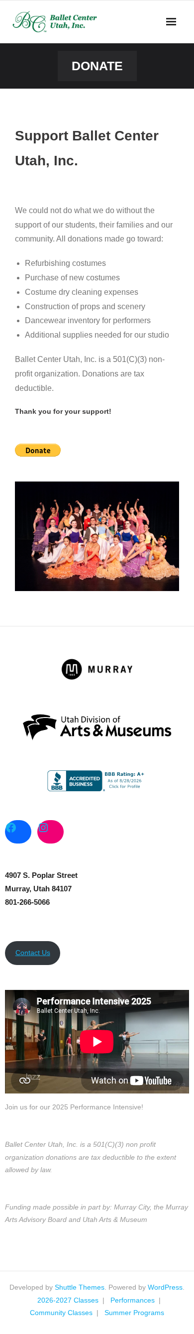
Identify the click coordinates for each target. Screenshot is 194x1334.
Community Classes (61, 1313)
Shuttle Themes (79, 1287)
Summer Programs (134, 1313)
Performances (132, 1300)
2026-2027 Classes (67, 1300)
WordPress (165, 1287)
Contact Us (32, 953)
